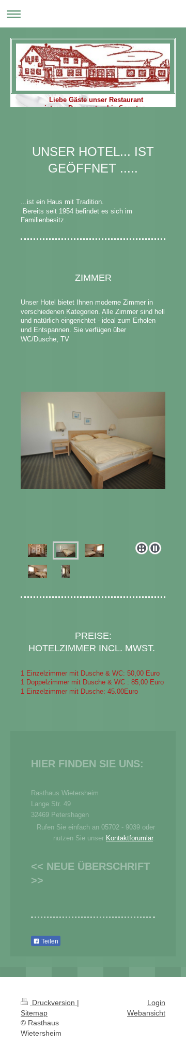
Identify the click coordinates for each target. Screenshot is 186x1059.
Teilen (49, 941)
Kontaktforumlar (129, 838)
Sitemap (34, 1013)
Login (156, 1002)
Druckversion (53, 1002)
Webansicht (146, 1013)
